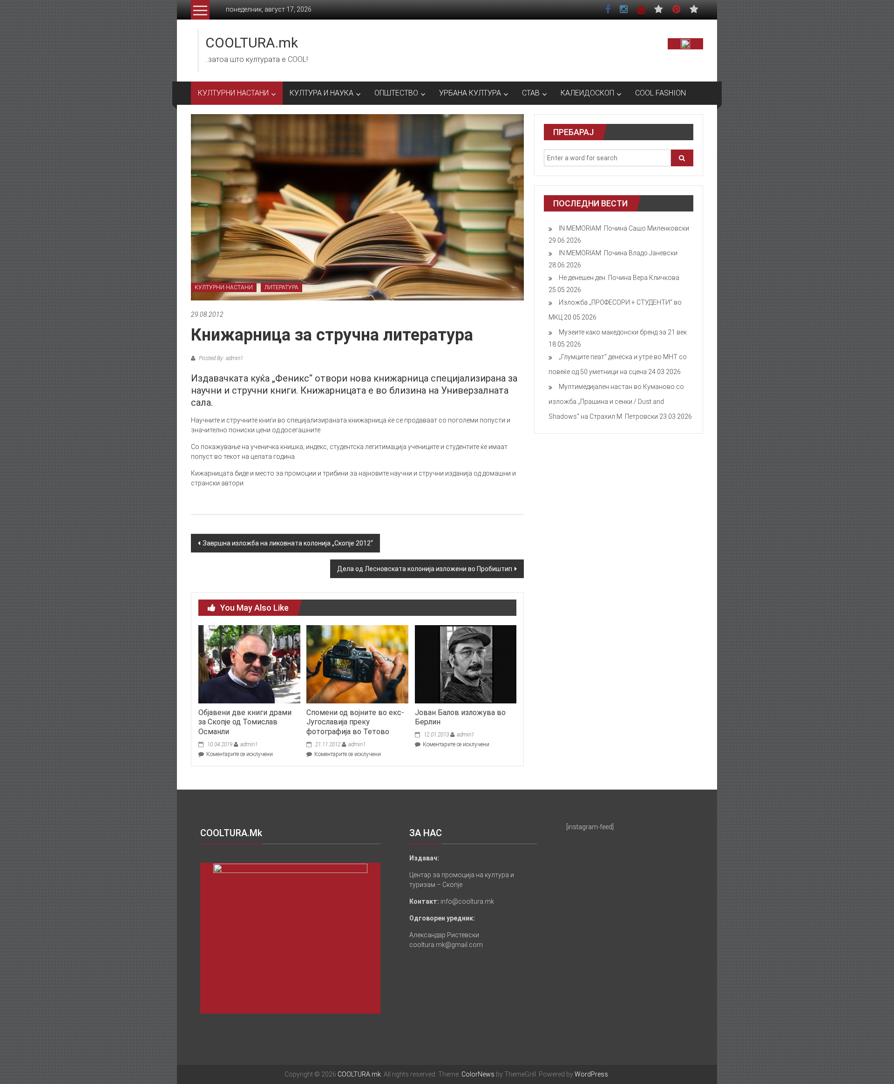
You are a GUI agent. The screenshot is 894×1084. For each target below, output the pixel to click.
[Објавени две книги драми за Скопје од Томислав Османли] (249, 664)
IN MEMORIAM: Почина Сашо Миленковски (624, 228)
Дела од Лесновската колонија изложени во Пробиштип (424, 569)
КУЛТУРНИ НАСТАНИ (233, 93)
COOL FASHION (660, 93)
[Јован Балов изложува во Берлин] (465, 664)
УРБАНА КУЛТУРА (470, 93)
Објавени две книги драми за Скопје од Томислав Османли (244, 722)
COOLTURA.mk (251, 42)
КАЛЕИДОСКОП (587, 93)
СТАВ (531, 93)
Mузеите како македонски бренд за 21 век (623, 332)
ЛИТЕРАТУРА (281, 287)
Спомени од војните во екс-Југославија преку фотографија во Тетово (355, 722)
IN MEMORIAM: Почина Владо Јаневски (618, 253)
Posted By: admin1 (220, 358)
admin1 (248, 744)
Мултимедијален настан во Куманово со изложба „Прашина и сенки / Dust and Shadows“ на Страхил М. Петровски (616, 401)
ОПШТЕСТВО (396, 93)
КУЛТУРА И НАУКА (321, 93)
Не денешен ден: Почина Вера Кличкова (619, 277)
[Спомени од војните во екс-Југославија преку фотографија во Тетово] (357, 664)
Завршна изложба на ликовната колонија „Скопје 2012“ (288, 543)
